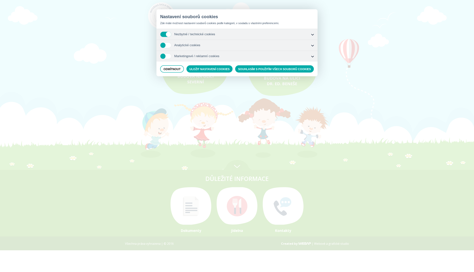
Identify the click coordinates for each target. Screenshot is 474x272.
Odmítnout (172, 69)
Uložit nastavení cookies (209, 69)
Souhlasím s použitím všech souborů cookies (274, 69)
